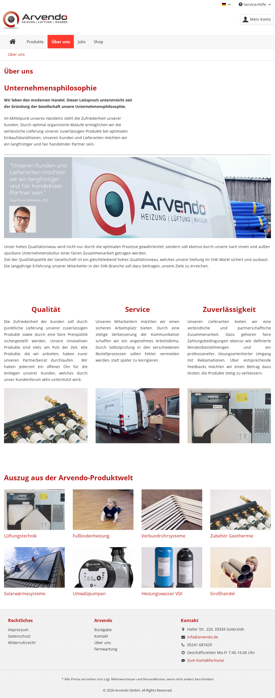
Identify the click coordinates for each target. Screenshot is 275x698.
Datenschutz (19, 636)
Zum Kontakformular (206, 660)
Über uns (102, 642)
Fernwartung (105, 649)
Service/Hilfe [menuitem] (255, 4)
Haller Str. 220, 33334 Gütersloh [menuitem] (215, 629)
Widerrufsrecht (21, 642)
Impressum (18, 629)
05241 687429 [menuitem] (199, 644)
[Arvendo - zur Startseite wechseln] (34, 20)
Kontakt (101, 636)
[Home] (13, 41)
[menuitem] (257, 19)
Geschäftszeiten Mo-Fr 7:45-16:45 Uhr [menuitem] (221, 652)
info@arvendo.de (202, 636)
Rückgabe (103, 629)
